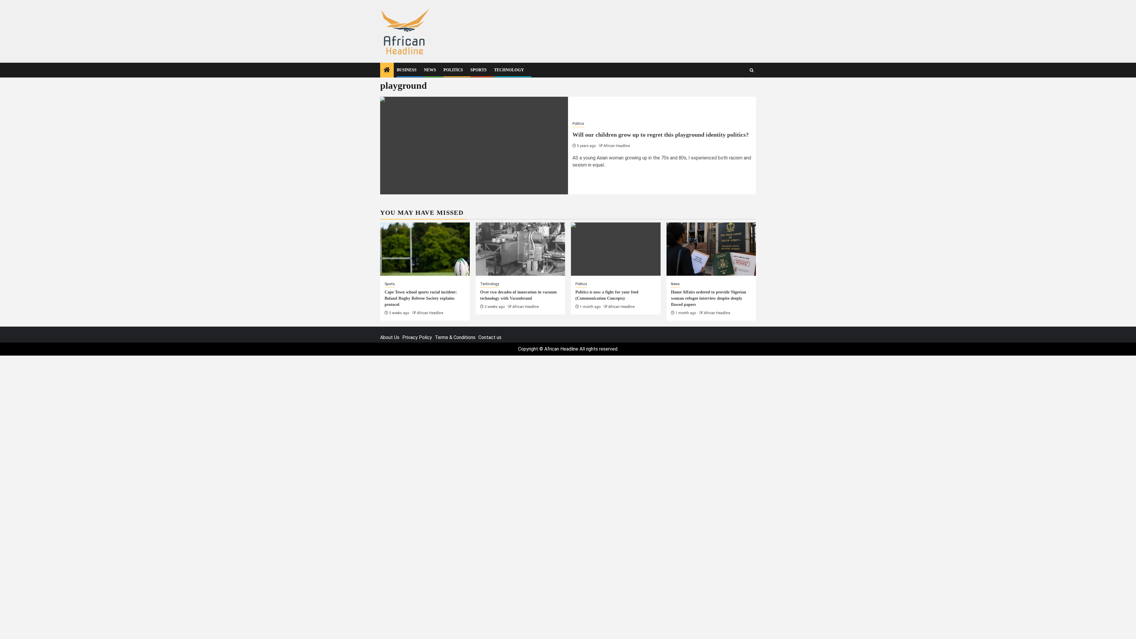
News (430, 70)
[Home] (387, 70)
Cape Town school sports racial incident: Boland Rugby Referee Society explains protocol (421, 298)
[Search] (751, 70)
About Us (389, 337)
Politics (453, 70)
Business (407, 70)
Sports (478, 70)
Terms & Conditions (455, 337)
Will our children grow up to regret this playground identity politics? (660, 134)
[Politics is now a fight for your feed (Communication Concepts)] (616, 249)
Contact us (489, 337)
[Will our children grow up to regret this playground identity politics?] (474, 145)
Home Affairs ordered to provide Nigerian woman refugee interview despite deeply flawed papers (708, 298)
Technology (509, 70)
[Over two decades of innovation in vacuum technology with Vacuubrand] (520, 249)
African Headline (617, 146)
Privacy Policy (417, 337)
